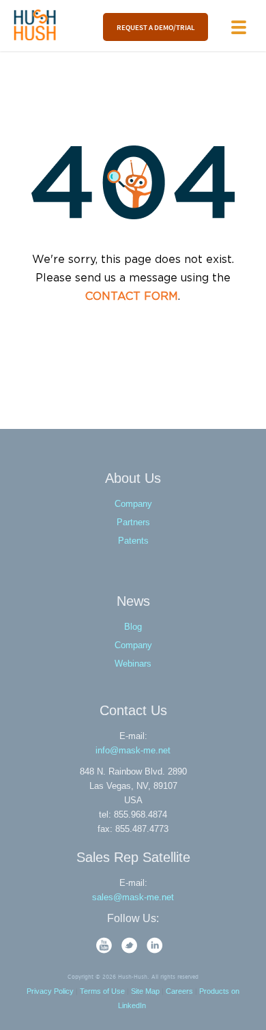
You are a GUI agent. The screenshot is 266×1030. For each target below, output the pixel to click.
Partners (133, 522)
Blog (133, 627)
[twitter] (130, 950)
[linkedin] (155, 950)
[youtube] (105, 950)
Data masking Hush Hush (35, 25)
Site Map (145, 991)
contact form (131, 297)
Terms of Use (102, 991)
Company (133, 504)
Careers (179, 991)
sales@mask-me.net (133, 897)
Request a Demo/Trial (155, 27)
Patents (133, 540)
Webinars (133, 663)
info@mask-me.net (133, 750)
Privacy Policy (50, 991)
